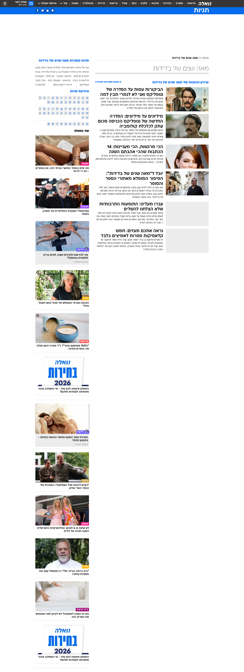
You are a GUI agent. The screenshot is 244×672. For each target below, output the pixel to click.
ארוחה (85, 71)
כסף (134, 3)
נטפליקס (84, 84)
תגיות (205, 58)
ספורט (179, 3)
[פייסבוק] (37, 10)
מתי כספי (40, 80)
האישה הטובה (63, 76)
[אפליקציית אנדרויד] (52, 10)
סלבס (144, 3)
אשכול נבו (63, 71)
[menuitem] (189, 4)
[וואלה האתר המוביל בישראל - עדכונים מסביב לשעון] (204, 3)
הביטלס (50, 76)
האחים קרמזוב (81, 76)
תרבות (155, 3)
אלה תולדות (59, 67)
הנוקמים (39, 76)
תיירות (101, 3)
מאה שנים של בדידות (185, 58)
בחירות (167, 3)
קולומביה (40, 84)
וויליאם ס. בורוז (81, 80)
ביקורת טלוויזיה (49, 71)
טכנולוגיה (88, 3)
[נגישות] (5, 3)
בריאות (113, 3)
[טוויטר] (42, 10)
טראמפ (66, 80)
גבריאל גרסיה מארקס (77, 67)
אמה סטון (40, 67)
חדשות (191, 3)
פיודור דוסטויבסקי (62, 84)
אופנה (74, 3)
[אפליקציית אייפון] (47, 10)
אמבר (49, 67)
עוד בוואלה (81, 131)
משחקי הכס (54, 80)
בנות (37, 71)
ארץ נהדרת (75, 71)
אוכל (124, 3)
